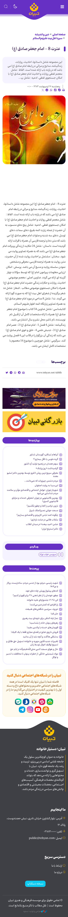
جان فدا (54, 613)
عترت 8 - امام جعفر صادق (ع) (36, 49)
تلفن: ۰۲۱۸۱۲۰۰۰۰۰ (53, 832)
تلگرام (22, 709)
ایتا (46, 709)
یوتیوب (38, 709)
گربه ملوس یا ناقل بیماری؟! (45, 459)
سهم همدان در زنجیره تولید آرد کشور (41, 464)
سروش (26, 702)
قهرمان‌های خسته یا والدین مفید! (42, 627)
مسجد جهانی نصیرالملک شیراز (43, 510)
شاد (50, 702)
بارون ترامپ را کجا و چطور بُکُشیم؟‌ (42, 506)
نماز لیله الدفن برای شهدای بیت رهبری (40, 618)
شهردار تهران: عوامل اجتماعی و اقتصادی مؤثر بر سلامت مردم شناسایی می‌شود (32, 491)
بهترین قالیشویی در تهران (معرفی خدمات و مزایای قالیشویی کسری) (35, 499)
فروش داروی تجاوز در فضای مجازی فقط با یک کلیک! (34, 632)
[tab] (34, 440)
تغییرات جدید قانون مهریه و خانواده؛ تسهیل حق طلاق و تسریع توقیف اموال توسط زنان (32, 642)
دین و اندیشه (42, 34)
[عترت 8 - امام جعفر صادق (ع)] (34, 130)
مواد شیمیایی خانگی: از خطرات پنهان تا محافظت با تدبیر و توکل (32, 655)
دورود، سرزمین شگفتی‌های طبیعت (41, 609)
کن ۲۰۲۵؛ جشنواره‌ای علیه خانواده (42, 600)
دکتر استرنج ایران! (50, 529)
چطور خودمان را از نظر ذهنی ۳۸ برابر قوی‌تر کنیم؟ (35, 595)
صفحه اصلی (59, 34)
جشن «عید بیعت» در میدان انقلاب (42, 524)
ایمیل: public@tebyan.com (45, 838)
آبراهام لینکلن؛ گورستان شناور (44, 454)
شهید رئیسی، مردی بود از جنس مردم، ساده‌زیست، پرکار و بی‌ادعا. (32, 584)
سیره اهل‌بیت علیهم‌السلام (47, 38)
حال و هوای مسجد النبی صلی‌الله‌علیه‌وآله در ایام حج (34, 649)
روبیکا (34, 702)
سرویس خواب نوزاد (48, 554)
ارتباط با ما (56, 866)
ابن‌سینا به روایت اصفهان (46, 485)
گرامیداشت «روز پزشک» (47, 468)
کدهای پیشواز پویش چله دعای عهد (42, 591)
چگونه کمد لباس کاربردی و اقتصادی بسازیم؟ (37, 515)
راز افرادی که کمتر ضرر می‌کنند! (44, 604)
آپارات (42, 702)
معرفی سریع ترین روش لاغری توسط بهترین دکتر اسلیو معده (32, 474)
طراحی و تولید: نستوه (32, 911)
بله (18, 702)
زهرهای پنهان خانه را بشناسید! (44, 623)
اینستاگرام (30, 709)
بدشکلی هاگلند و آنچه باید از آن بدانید (40, 637)
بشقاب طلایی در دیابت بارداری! (44, 519)
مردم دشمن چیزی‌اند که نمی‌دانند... (41, 481)
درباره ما (58, 872)
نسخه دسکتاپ (35, 884)
